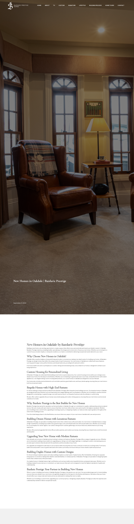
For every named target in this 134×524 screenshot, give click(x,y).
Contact (121, 5)
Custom (62, 5)
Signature (71, 5)
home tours (109, 5)
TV (54, 5)
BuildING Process (95, 5)
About (47, 5)
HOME (39, 5)
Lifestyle (82, 5)
